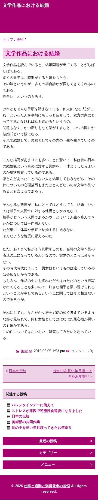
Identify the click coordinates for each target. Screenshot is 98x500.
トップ (8, 39)
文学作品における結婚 (32, 53)
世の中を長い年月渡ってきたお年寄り (42, 428)
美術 (20, 39)
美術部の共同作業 (26, 422)
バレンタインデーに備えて (33, 405)
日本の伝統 (17, 371)
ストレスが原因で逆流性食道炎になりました (47, 411)
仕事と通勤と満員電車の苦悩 (47, 486)
